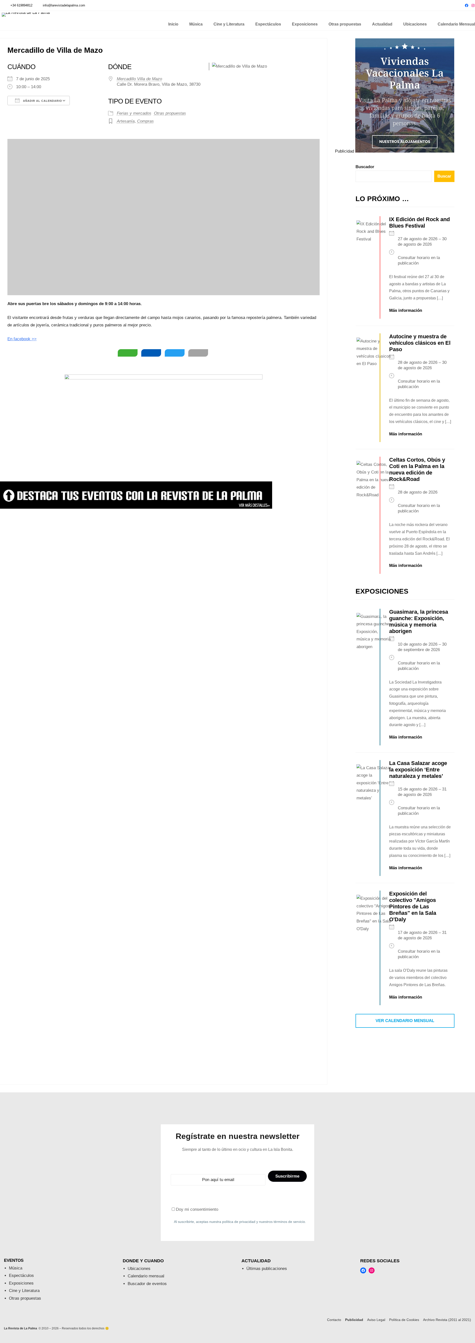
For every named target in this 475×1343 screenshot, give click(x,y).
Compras (145, 121)
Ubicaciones (139, 1268)
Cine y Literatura (24, 1290)
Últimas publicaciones (266, 1268)
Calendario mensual (146, 1276)
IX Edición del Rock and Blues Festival (419, 222)
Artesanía (126, 121)
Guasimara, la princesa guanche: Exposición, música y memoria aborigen (418, 621)
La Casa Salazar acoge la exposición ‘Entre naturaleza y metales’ (418, 769)
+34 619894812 (21, 5)
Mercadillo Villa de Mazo (139, 79)
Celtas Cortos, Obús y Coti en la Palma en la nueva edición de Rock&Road (417, 469)
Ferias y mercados (134, 113)
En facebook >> (22, 339)
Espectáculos (21, 1275)
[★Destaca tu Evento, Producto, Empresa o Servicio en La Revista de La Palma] (136, 507)
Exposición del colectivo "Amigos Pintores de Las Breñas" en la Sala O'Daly (412, 906)
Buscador (365, 166)
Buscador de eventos (147, 1283)
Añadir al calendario (42, 100)
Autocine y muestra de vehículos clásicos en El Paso (420, 342)
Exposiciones (21, 1283)
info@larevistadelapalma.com (64, 5)
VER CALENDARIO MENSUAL (405, 1020)
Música (15, 1268)
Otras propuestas (170, 113)
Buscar (444, 176)
